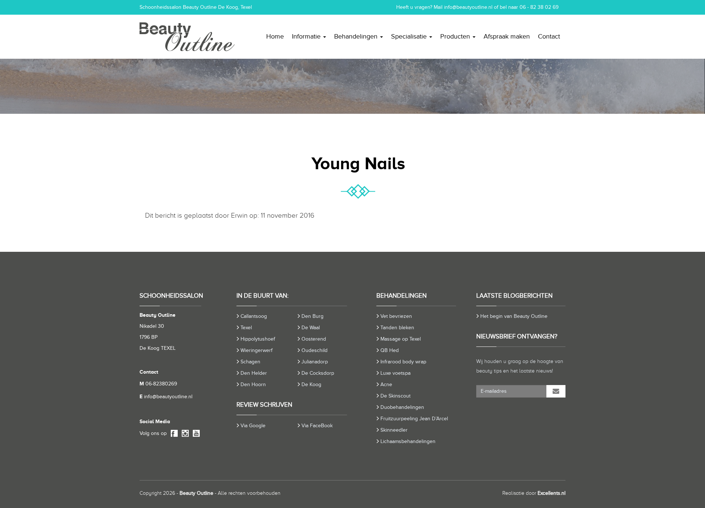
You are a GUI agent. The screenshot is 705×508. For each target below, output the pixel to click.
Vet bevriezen (396, 316)
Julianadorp (314, 361)
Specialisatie (410, 36)
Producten (456, 36)
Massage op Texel (400, 339)
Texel (246, 327)
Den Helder (254, 373)
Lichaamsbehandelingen (407, 441)
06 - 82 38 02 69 (539, 7)
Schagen (250, 361)
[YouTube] (195, 434)
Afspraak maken (507, 36)
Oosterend (313, 339)
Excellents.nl (551, 493)
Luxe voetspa (395, 373)
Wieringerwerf (256, 350)
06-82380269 (158, 384)
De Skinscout (395, 396)
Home (275, 36)
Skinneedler (394, 430)
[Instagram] (184, 434)
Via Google (253, 425)
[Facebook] (173, 434)
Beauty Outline (196, 493)
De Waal (310, 327)
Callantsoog (254, 316)
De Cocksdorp (317, 373)
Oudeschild (314, 350)
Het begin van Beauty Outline (513, 316)
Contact (549, 36)
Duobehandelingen (402, 407)
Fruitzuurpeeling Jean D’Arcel (414, 418)
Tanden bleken (397, 327)
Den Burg (312, 316)
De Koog (311, 384)
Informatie (307, 36)
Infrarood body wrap (403, 361)
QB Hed (389, 350)
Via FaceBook (317, 425)
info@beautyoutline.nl (468, 7)
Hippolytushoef (258, 339)
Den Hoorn (253, 384)
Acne (386, 384)
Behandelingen (356, 36)
